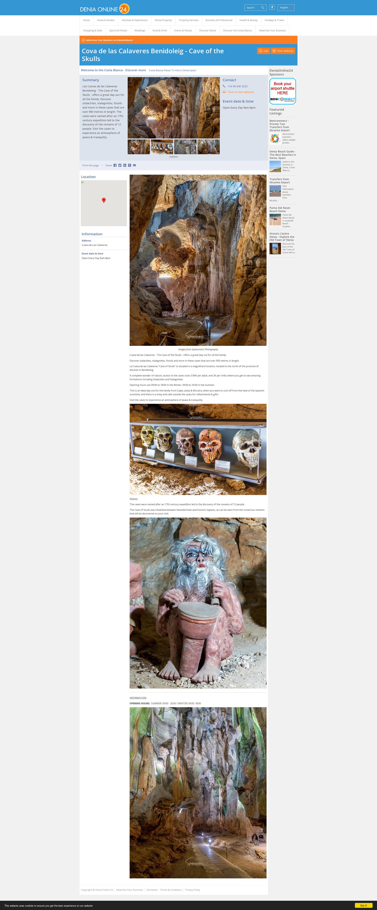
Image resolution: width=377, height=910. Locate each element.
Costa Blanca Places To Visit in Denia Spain (172, 70)
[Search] (262, 8)
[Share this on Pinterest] (129, 165)
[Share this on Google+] (125, 165)
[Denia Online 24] (105, 8)
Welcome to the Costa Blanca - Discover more (113, 70)
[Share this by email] (134, 165)
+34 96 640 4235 (238, 86)
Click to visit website (241, 92)
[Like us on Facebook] (272, 7)
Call (265, 51)
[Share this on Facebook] (115, 165)
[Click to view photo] (139, 147)
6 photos (174, 156)
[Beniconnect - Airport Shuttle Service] (282, 91)
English (284, 7)
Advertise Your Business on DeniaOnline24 (109, 40)
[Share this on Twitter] (120, 165)
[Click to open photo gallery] (174, 107)
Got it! (363, 905)
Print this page (90, 165)
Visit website (285, 51)
